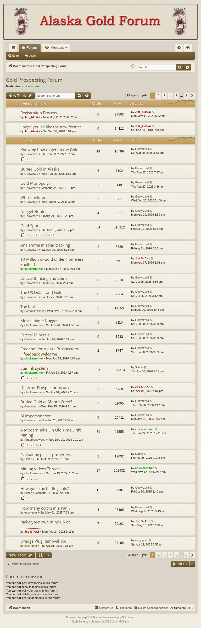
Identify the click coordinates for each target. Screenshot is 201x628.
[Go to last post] (153, 112)
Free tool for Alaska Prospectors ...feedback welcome (49, 351)
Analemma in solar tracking (45, 245)
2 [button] (159, 95)
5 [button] (177, 95)
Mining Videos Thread (40, 468)
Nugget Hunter (33, 211)
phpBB (86, 617)
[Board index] (100, 22)
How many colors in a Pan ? (45, 508)
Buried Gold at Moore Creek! (46, 401)
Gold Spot (29, 225)
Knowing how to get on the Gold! (50, 149)
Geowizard (31, 154)
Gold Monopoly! (35, 183)
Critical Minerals (34, 334)
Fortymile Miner (34, 311)
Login (32, 55)
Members (57, 48)
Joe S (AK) (142, 258)
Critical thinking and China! (44, 278)
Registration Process (38, 112)
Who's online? (32, 197)
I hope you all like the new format (50, 126)
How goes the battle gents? (44, 488)
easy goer (30, 512)
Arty (85, 621)
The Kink (28, 306)
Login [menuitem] (189, 49)
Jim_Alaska (32, 117)
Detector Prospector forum (44, 387)
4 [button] (171, 95)
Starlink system (34, 368)
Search (16, 55)
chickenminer (31, 86)
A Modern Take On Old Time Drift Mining (50, 432)
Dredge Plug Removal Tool (44, 541)
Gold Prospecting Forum (34, 80)
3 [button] (165, 95)
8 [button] (186, 95)
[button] (144, 95)
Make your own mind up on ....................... (45, 524)
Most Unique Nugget (39, 320)
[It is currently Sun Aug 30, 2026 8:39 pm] (133, 66)
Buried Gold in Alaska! (40, 169)
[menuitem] (179, 48)
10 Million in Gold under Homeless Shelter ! (51, 261)
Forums (32, 48)
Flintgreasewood (34, 439)
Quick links (14, 49)
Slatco (139, 367)
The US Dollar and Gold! (42, 292)
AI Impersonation (36, 415)
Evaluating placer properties (45, 454)
